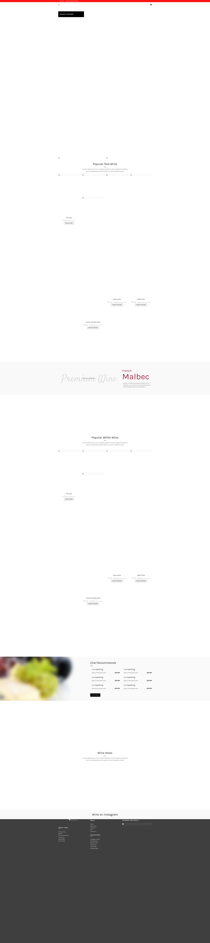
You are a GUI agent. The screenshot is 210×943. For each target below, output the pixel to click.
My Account (93, 826)
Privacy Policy (62, 832)
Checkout (92, 828)
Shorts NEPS (117, 299)
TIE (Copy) (69, 217)
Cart (91, 829)
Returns (60, 833)
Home (93, 6)
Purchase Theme (94, 848)
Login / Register (144, 5)
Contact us (93, 831)
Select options (93, 327)
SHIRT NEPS (141, 299)
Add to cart (69, 223)
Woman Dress (94, 843)
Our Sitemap (61, 841)
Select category (139, 14)
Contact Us (117, 6)
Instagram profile (95, 839)
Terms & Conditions (63, 835)
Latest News (61, 839)
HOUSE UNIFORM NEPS (93, 322)
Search (150, 14)
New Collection (94, 841)
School (99, 6)
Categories (107, 6)
